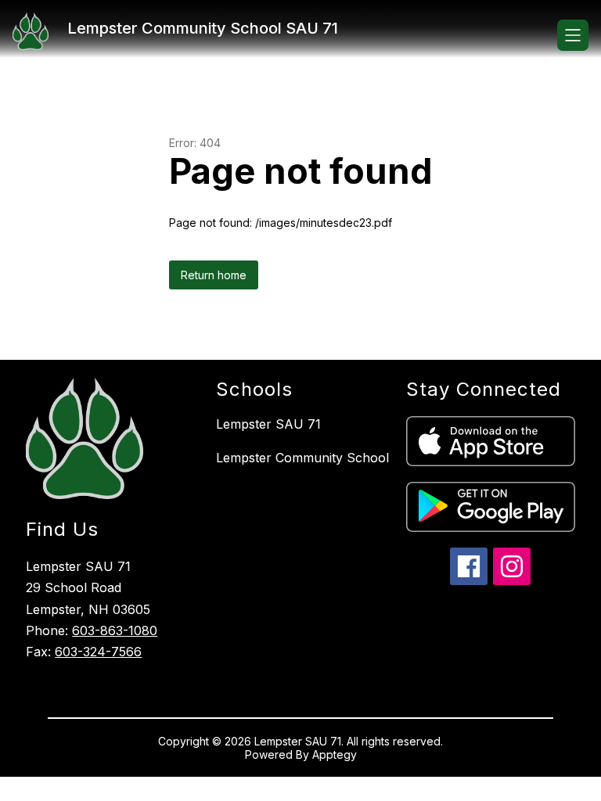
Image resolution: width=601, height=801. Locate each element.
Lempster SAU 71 (268, 424)
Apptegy (334, 754)
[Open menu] (572, 35)
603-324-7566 (98, 651)
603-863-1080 (114, 630)
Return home (214, 275)
